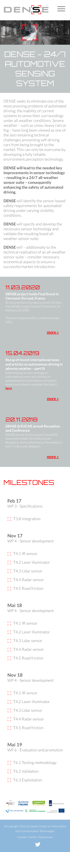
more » (53, 332)
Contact (22, 837)
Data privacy (45, 837)
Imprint (32, 837)
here (8, 388)
